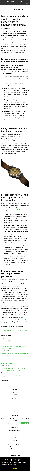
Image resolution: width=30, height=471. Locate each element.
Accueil (15, 392)
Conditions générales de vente (15, 444)
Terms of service (15, 449)
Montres (15, 405)
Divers (15, 409)
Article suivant (23, 330)
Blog (15, 411)
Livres (15, 403)
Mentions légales (15, 442)
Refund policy (15, 451)
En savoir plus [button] (13, 464)
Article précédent (7, 330)
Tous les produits (15, 394)
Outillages (15, 396)
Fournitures (15, 399)
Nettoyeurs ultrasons (15, 407)
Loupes (15, 401)
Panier (27, 3)
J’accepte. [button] (15, 468)
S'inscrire (25, 423)
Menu (4, 3)
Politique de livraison (15, 446)
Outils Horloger (15, 9)
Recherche (15, 440)
